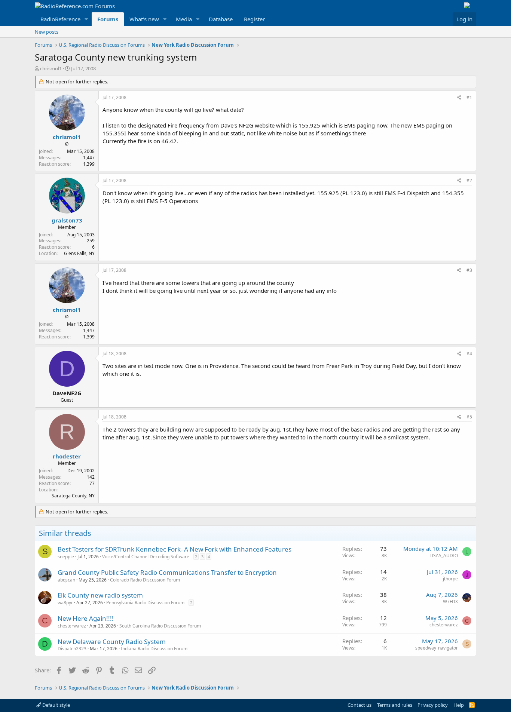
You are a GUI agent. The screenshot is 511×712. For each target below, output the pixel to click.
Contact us (359, 705)
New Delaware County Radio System (112, 641)
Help (458, 705)
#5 (469, 417)
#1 (469, 97)
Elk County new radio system (100, 595)
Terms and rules (394, 705)
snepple (66, 556)
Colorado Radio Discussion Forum (145, 580)
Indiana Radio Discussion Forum (154, 648)
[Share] (459, 97)
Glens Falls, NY (79, 253)
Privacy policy (432, 705)
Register (254, 19)
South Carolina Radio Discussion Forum (160, 626)
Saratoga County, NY (73, 495)
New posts (46, 31)
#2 (469, 180)
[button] (86, 19)
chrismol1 (51, 68)
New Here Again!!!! (86, 618)
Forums (107, 19)
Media (184, 19)
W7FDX (450, 601)
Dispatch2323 (72, 648)
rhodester (67, 456)
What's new (144, 19)
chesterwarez (72, 626)
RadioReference (60, 19)
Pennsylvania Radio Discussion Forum (145, 602)
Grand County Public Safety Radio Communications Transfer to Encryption (167, 572)
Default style (55, 705)
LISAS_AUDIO (443, 555)
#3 (469, 270)
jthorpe (450, 579)
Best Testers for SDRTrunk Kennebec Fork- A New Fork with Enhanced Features (174, 549)
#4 (469, 353)
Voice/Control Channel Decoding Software (145, 556)
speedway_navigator (436, 648)
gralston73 (67, 220)
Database (221, 19)
